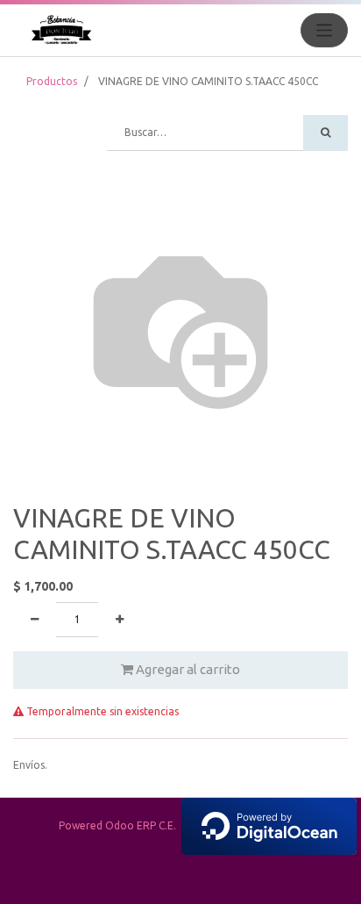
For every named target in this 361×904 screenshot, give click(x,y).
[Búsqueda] (325, 133)
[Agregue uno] (119, 619)
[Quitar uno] (34, 619)
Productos (51, 81)
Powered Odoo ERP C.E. (120, 825)
